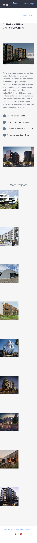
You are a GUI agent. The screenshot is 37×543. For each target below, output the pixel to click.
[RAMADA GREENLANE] (9, 385)
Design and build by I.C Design (24, 529)
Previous (23, 15)
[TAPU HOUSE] (9, 273)
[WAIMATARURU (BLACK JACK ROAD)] (9, 459)
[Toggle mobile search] (7, 5)
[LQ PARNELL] (9, 348)
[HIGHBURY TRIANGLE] (9, 236)
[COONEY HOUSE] (9, 199)
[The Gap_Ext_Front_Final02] (18, 148)
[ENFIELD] (9, 496)
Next (30, 15)
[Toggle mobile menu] (4, 5)
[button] (4, 157)
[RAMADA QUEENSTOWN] (9, 422)
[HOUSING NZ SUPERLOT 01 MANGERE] (9, 311)
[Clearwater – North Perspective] (18, 44)
